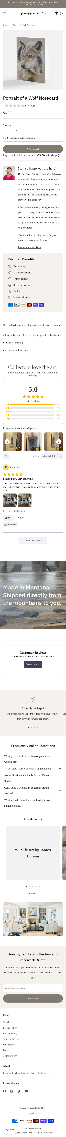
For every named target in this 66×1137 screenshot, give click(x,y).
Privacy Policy (10, 1033)
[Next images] (58, 441)
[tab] (28, 727)
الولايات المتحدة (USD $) (31, 1107)
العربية (31, 1113)
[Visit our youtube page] (26, 1091)
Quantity (7, 125)
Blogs (5, 1050)
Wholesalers (9, 1044)
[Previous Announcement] (3, 4)
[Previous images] (7, 441)
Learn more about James (29, 247)
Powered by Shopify (33, 1129)
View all (31, 893)
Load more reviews (33, 540)
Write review (33, 664)
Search (6, 1022)
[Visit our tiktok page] (19, 1091)
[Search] (61, 13)
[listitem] (33, 4)
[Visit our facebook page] (4, 1091)
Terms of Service (11, 1039)
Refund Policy (10, 1027)
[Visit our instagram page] (11, 1091)
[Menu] (4, 13)
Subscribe (33, 998)
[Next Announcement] (63, 4)
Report (21, 517)
